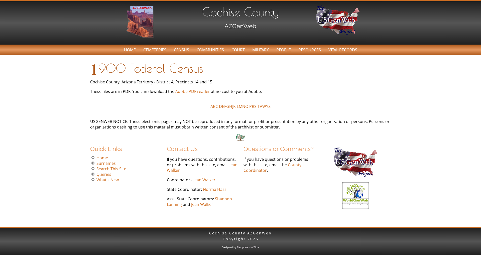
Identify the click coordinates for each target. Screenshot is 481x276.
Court (238, 50)
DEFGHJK (227, 106)
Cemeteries (154, 50)
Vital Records (342, 50)
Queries (103, 174)
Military (260, 50)
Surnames (106, 163)
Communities (210, 50)
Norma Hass (214, 189)
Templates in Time (248, 247)
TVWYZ (264, 106)
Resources (309, 50)
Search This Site (111, 169)
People (283, 50)
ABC (214, 106)
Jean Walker (204, 180)
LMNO (242, 106)
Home (130, 50)
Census (181, 50)
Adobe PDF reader (193, 91)
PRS (253, 106)
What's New (107, 180)
